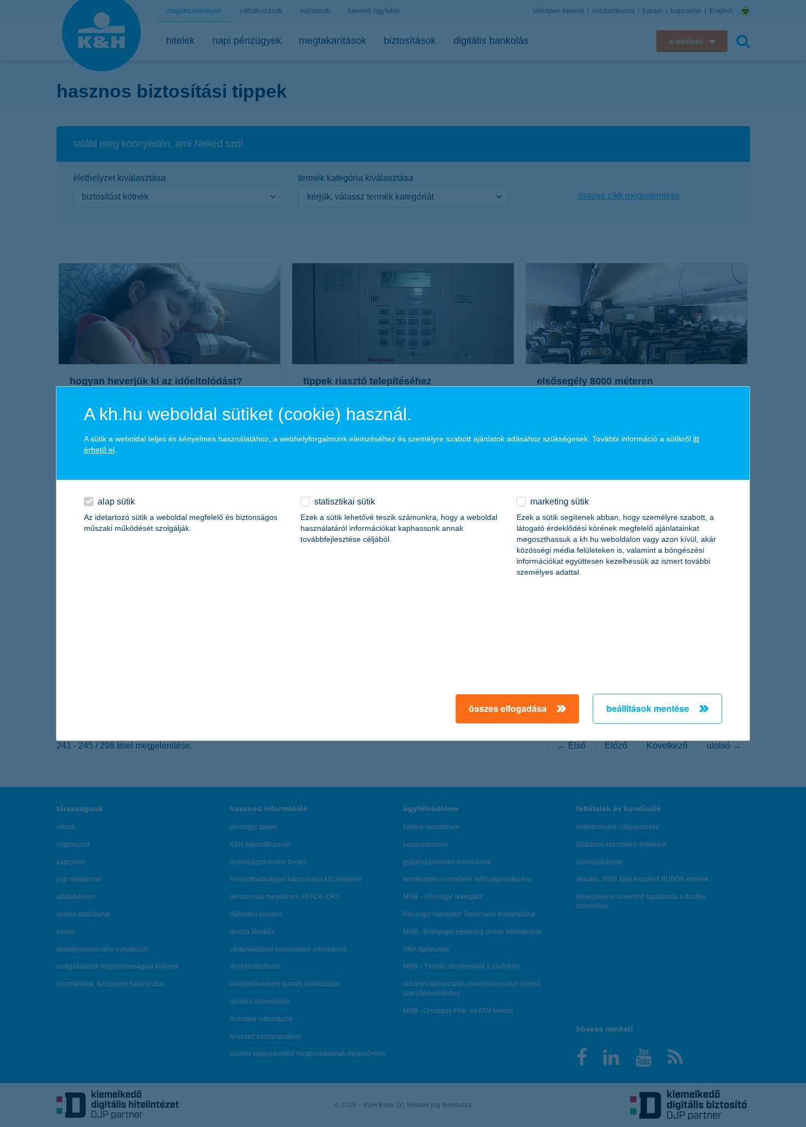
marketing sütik (559, 501)
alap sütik (116, 501)
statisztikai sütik (344, 501)
